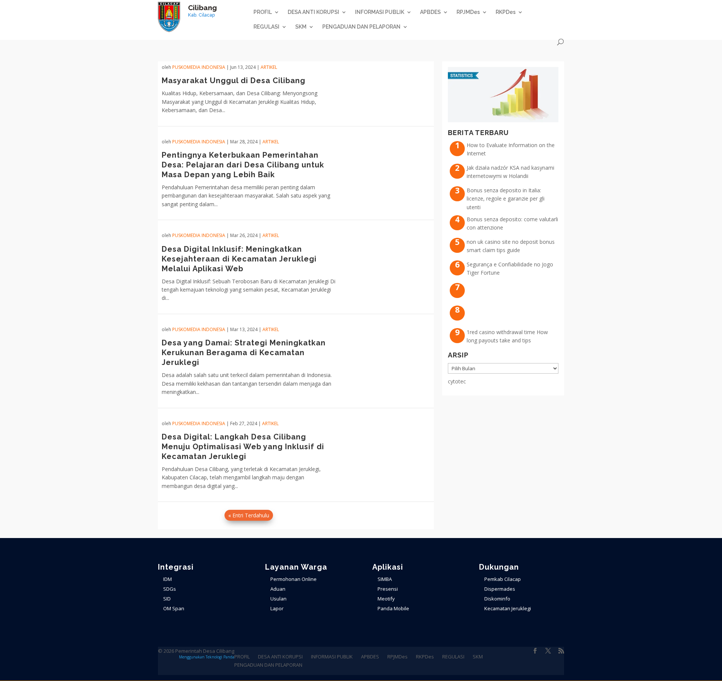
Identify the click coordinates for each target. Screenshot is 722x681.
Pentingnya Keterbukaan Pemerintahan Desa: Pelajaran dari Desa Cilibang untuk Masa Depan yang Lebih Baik (243, 164)
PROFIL (262, 12)
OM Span (173, 608)
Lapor (277, 608)
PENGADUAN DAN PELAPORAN (361, 27)
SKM (300, 27)
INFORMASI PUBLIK (379, 12)
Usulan (278, 598)
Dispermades (499, 588)
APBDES (430, 12)
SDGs (169, 588)
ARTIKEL (269, 67)
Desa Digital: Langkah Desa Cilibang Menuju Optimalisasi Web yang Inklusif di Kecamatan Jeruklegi (243, 446)
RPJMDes (468, 12)
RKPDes (506, 12)
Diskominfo (497, 598)
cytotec (457, 381)
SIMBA (385, 579)
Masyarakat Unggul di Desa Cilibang (233, 80)
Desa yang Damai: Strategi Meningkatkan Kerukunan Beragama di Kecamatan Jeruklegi (244, 352)
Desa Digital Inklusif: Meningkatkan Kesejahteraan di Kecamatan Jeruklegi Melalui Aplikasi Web (239, 259)
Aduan (277, 588)
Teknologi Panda (220, 657)
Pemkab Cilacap (502, 579)
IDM (167, 579)
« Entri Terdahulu (248, 515)
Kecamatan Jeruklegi (507, 608)
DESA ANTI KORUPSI (313, 12)
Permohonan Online (293, 579)
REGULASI (266, 27)
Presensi (388, 588)
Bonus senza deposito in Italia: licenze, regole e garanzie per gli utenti (506, 199)
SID (167, 598)
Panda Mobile (393, 608)
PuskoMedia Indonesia (198, 67)
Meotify (386, 598)
